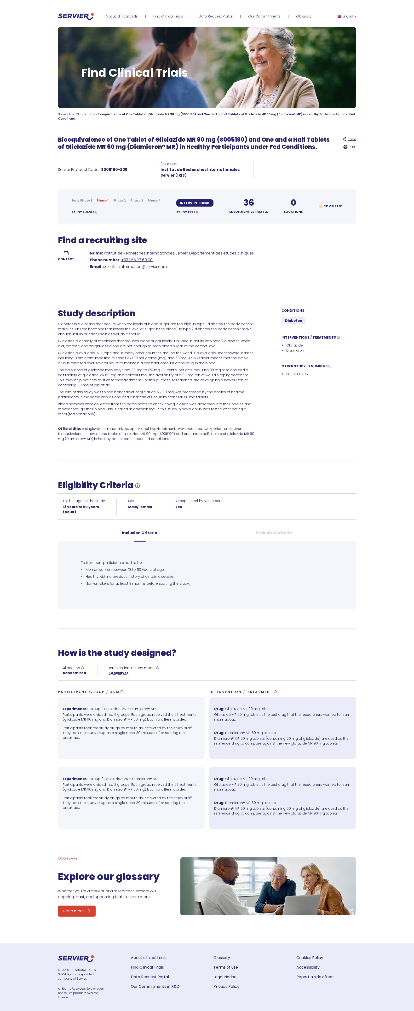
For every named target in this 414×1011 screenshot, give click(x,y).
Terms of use (225, 967)
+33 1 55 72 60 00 (137, 260)
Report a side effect (315, 977)
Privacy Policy (226, 986)
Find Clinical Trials (168, 16)
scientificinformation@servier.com (135, 266)
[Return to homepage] (76, 16)
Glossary (303, 16)
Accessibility (308, 967)
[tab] (140, 536)
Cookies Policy (309, 957)
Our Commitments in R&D (155, 986)
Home (62, 114)
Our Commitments (264, 16)
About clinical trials (122, 16)
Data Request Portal (216, 16)
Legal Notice (224, 977)
